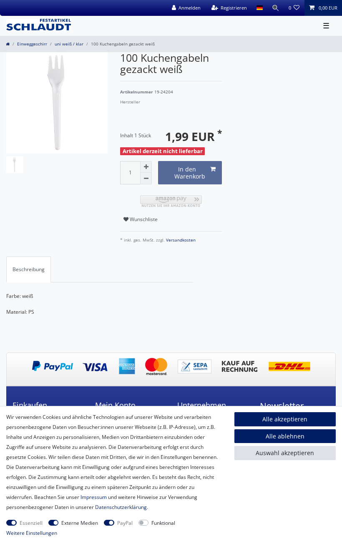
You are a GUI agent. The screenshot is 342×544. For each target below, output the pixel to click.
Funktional (163, 522)
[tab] (28, 269)
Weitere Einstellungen (31, 532)
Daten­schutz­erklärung (121, 507)
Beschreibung (29, 269)
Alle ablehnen (285, 436)
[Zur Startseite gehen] (8, 44)
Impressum (93, 497)
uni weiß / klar (69, 44)
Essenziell (31, 522)
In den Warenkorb (189, 173)
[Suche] (275, 8)
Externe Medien (79, 522)
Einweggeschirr (32, 44)
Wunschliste (143, 219)
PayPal (125, 522)
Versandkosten (180, 240)
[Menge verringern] (146, 178)
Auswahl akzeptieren (285, 453)
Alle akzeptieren (284, 419)
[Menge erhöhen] (146, 167)
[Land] (259, 8)
